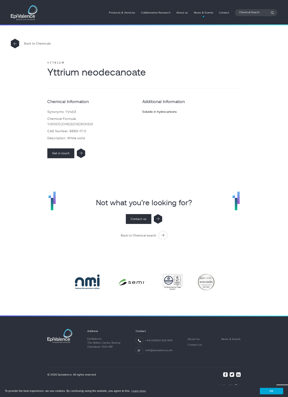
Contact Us (195, 344)
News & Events (203, 12)
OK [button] (271, 391)
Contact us (138, 219)
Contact (224, 12)
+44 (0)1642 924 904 (159, 340)
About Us (194, 339)
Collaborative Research (155, 12)
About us (182, 12)
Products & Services (122, 12)
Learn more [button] (139, 390)
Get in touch (61, 153)
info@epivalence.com (159, 350)
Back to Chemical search (138, 235)
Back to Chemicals (37, 43)
